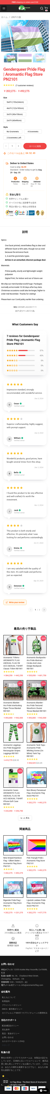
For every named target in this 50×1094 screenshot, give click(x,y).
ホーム (4, 17)
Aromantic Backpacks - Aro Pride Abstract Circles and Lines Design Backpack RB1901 (37, 663)
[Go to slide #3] (39, 58)
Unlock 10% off (5, 1081)
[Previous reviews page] (30, 609)
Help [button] (45, 1090)
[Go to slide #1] (10, 58)
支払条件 (6, 1029)
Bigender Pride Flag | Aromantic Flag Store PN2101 (12, 903)
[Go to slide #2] (25, 58)
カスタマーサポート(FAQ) (13, 1041)
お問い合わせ (8, 1037)
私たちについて (9, 997)
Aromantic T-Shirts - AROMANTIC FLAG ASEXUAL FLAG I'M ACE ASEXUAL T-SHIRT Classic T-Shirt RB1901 (13, 663)
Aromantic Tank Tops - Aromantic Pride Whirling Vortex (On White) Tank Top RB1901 (36, 750)
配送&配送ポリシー (10, 1026)
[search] (41, 8)
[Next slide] (45, 36)
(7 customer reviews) (25, 85)
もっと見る (25, 818)
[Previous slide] (5, 36)
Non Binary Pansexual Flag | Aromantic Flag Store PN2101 (36, 793)
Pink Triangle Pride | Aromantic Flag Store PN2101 (36, 861)
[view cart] (46, 8)
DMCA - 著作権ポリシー (12, 1009)
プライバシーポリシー (11, 1005)
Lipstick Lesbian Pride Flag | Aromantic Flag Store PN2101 (36, 903)
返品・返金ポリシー (10, 1033)
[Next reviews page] (44, 609)
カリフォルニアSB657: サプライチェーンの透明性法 (24, 1013)
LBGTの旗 (16, 17)
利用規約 (6, 1001)
